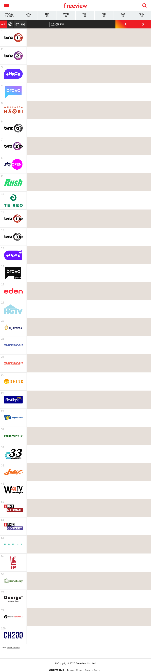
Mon (28, 15)
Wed (66, 15)
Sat (122, 15)
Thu (84, 15)
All (3, 24)
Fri (104, 15)
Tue (47, 15)
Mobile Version (13, 647)
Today (9, 15)
